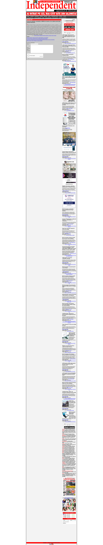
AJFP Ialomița (67, 43)
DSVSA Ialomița (36, 35)
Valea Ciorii (68, 235)
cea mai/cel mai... (30, 17)
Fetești (70, 273)
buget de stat (72, 110)
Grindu (68, 410)
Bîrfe (43, 17)
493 (69, 33)
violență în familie (72, 192)
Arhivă (64, 16)
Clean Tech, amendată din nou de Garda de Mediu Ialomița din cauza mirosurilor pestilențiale (41, 39)
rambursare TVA (72, 52)
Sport (49, 16)
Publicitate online (55, 16)
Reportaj (45, 16)
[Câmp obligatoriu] (69, 496)
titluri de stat (70, 264)
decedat (73, 410)
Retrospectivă (55, 17)
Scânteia (66, 192)
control (53, 35)
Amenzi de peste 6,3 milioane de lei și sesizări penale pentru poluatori (37, 38)
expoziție (69, 159)
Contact (60, 16)
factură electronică (72, 421)
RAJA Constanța (67, 61)
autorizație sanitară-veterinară (46, 35)
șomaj (74, 399)
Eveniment (37, 16)
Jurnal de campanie (62, 17)
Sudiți (70, 292)
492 (67, 33)
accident (70, 410)
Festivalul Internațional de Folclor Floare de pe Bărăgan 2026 (70, 255)
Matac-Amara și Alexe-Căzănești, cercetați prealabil (34, 40)
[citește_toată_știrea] (65, 41)
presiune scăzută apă (69, 274)
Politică (41, 16)
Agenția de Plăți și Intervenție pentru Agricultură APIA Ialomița (70, 84)
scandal (73, 235)
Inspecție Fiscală (71, 43)
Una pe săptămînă (38, 17)
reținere (69, 192)
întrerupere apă (73, 61)
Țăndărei (71, 216)
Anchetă (32, 16)
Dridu (70, 61)
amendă (55, 35)
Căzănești (40, 35)
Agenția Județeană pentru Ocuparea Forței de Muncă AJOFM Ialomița (69, 321)
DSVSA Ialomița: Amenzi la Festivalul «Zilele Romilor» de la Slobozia (37, 37)
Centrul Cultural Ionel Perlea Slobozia (70, 158)
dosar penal (69, 352)
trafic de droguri (73, 352)
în (68, 429)
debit (74, 371)
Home (28, 16)
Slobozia (66, 352)
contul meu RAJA (72, 343)
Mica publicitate (48, 17)
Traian (68, 331)
